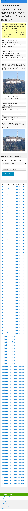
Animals (3, 498)
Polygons (4, 500)
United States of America (7, 506)
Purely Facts (4, 1)
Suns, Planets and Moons (7, 496)
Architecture (4, 503)
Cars (3, 508)
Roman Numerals (5, 501)
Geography (4, 505)
